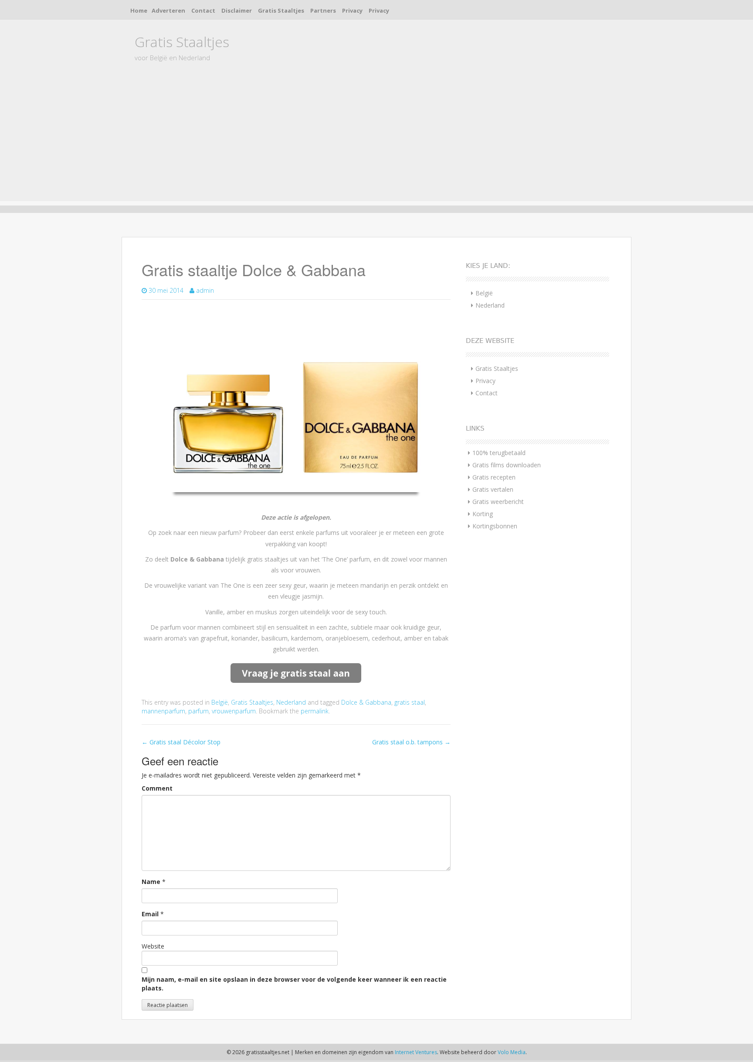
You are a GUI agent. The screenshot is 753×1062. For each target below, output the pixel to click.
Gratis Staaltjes (281, 10)
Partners (323, 10)
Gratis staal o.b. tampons (411, 742)
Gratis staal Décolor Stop (181, 742)
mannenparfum (163, 711)
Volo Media (512, 1052)
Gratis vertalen (492, 489)
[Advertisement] (376, 140)
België (219, 702)
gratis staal (409, 702)
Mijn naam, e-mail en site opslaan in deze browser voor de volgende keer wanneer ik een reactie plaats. (294, 983)
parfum (198, 711)
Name (151, 881)
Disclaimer (236, 10)
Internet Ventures (416, 1052)
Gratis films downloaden (506, 465)
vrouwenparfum (234, 711)
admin (205, 290)
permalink (315, 711)
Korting (482, 514)
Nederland (291, 702)
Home (138, 10)
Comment (157, 788)
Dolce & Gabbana (366, 702)
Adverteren (168, 10)
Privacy (352, 10)
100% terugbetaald (499, 453)
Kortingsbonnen (494, 526)
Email (150, 914)
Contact (203, 10)
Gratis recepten (494, 477)
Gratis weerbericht (498, 501)
